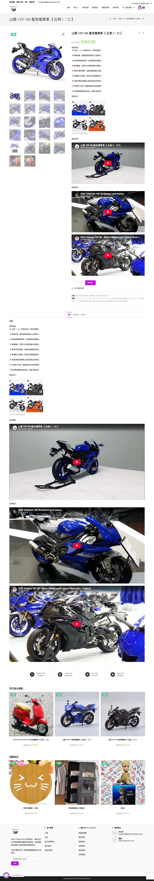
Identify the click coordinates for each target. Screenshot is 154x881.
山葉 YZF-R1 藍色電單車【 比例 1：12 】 (77, 740)
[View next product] (143, 33)
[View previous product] (139, 33)
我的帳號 (12, 2)
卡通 (119, 298)
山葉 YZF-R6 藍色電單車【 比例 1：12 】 (131, 19)
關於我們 (82, 837)
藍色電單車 (111, 301)
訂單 (26, 2)
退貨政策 (82, 850)
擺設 (90, 301)
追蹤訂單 (31, 2)
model (97, 298)
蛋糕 (116, 301)
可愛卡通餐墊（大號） (31, 808)
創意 (115, 298)
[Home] (110, 19)
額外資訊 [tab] (76, 314)
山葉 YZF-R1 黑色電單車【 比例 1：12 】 (122, 740)
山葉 (129, 298)
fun (80, 298)
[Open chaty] (6, 875)
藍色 (105, 301)
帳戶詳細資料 (49, 842)
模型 (96, 295)
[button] (63, 34)
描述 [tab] (69, 314)
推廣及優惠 (83, 833)
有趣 (93, 301)
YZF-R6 (110, 298)
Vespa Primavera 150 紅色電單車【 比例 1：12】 (31, 740)
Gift (89, 298)
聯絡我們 (82, 842)
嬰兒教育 (78, 295)
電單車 (125, 301)
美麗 (101, 301)
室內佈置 (85, 295)
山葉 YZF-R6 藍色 (138, 298)
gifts (93, 298)
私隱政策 (82, 846)
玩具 (107, 295)
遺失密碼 (48, 846)
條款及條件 (49, 850)
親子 (120, 301)
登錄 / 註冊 (19, 2)
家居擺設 (91, 295)
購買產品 (90, 283)
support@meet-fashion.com (131, 834)
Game (85, 298)
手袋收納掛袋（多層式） (77, 808)
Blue (77, 298)
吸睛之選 (124, 298)
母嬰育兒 (102, 295)
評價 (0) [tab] (83, 314)
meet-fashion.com (126, 841)
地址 (46, 837)
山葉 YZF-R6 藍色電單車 (80, 301)
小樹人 (123, 808)
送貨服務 (82, 854)
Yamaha (104, 298)
